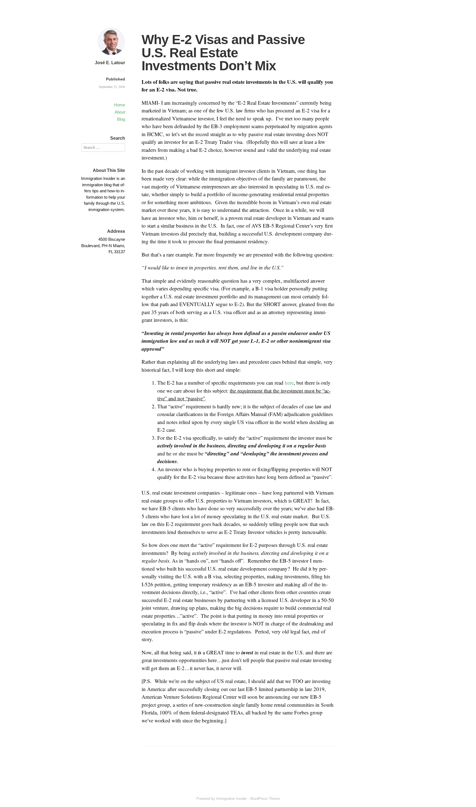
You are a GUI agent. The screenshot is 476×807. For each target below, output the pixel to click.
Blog (121, 119)
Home (119, 104)
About (120, 112)
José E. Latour (110, 62)
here (289, 382)
